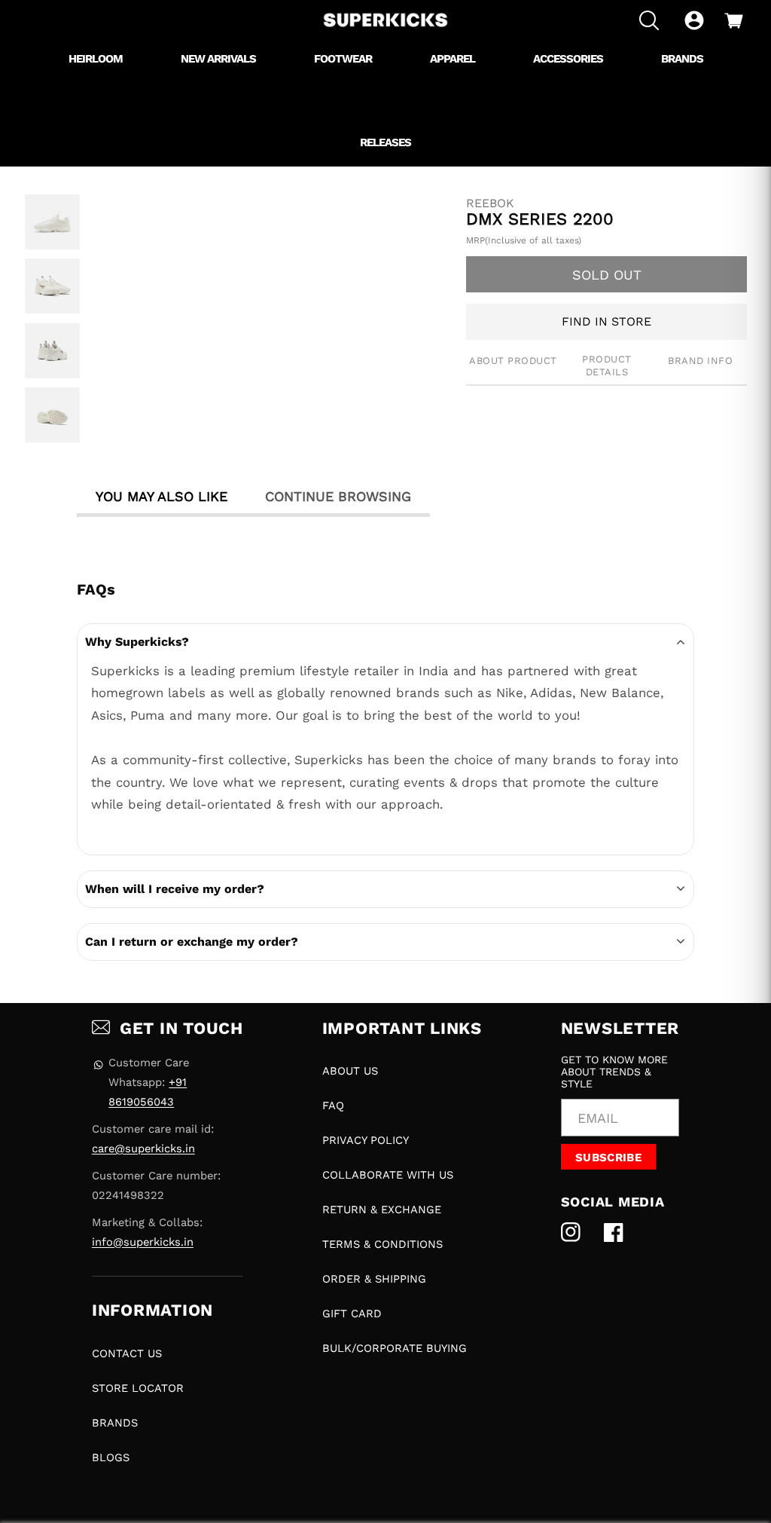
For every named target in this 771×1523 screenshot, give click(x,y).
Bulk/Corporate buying (394, 1348)
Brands (115, 1423)
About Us (350, 1071)
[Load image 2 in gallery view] (52, 286)
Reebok (490, 203)
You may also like (161, 496)
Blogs (111, 1457)
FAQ (333, 1105)
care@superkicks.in (143, 1148)
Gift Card (352, 1313)
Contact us (127, 1353)
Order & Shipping (374, 1279)
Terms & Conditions (382, 1244)
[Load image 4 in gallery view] (52, 415)
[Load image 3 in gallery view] (52, 351)
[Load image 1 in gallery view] (52, 222)
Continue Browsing (338, 496)
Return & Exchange (381, 1209)
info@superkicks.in (143, 1242)
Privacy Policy (365, 1140)
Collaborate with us (387, 1175)
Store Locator (138, 1388)
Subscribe (608, 1157)
